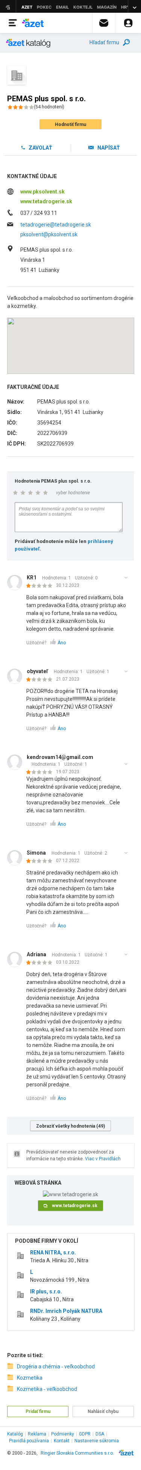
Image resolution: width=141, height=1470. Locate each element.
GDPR (85, 1434)
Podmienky (62, 1434)
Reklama (37, 1434)
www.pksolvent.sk (42, 192)
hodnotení (49, 107)
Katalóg (15, 1434)
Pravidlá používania (29, 1440)
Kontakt (62, 1440)
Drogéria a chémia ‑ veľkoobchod (56, 1367)
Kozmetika (29, 1378)
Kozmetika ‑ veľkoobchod (47, 1389)
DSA (100, 1434)
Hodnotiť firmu (70, 124)
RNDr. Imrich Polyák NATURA (66, 1311)
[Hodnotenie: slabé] (41, 586)
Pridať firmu (38, 1411)
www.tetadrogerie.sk (46, 201)
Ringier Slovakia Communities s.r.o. (77, 1453)
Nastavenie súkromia (96, 1440)
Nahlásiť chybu (103, 1411)
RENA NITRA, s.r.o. (53, 1253)
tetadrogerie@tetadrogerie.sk (55, 225)
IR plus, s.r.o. (46, 1291)
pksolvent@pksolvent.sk (48, 234)
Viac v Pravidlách (103, 1158)
